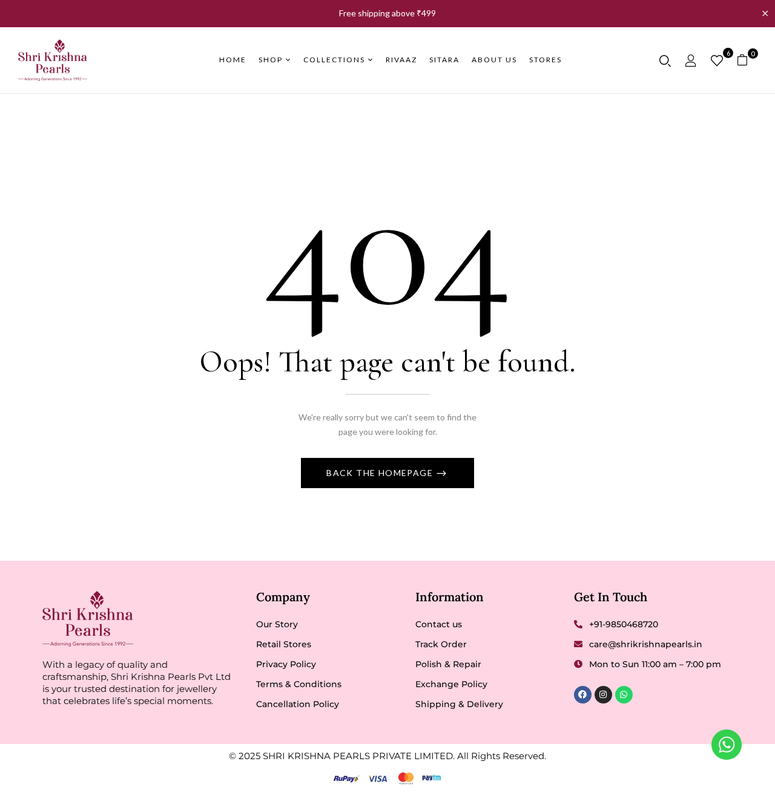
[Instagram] (603, 694)
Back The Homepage (380, 473)
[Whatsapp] (624, 694)
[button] (747, 60)
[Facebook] (583, 694)
